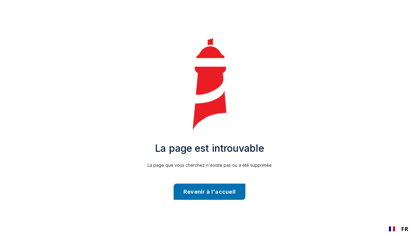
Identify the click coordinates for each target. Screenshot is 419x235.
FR (404, 229)
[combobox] (398, 229)
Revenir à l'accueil (209, 191)
